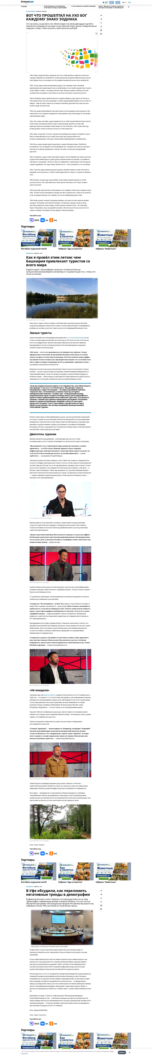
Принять (122, 1052)
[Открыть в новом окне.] (34, 220)
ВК (111, 2)
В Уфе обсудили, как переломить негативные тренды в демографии (55, 6)
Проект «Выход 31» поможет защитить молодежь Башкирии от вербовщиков (111, 6)
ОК (118, 2)
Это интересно (31, 11)
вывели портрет (50, 695)
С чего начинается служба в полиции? (83, 6)
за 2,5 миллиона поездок (76, 338)
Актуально (29, 886)
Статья (24, 6)
